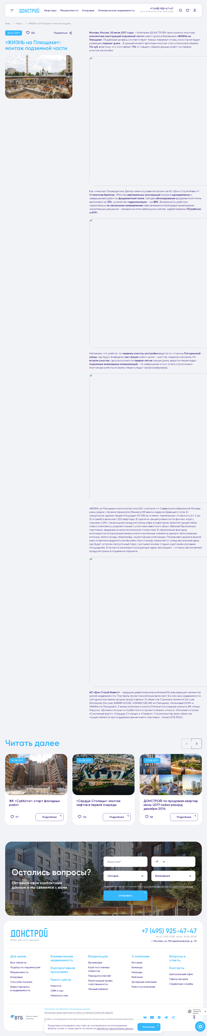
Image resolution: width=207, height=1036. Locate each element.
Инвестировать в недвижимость (20, 988)
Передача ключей (99, 975)
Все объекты (18, 962)
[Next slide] (196, 743)
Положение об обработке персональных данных (67, 1009)
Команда (137, 967)
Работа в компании (143, 986)
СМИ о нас (57, 990)
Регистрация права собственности (100, 982)
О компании (141, 956)
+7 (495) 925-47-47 (161, 8)
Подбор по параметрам (25, 967)
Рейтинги (137, 977)
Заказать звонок (162, 12)
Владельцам (98, 956)
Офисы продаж (178, 979)
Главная (9, 23)
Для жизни (18, 956)
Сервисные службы (181, 983)
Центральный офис (181, 974)
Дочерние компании (144, 981)
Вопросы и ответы (177, 958)
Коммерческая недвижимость (116, 10)
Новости (21, 23)
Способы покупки (21, 981)
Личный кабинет (98, 989)
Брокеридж (95, 962)
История (137, 962)
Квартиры (50, 10)
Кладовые (88, 10)
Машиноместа (69, 10)
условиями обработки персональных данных (168, 886)
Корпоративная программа (63, 970)
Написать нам (59, 995)
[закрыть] (205, 1011)
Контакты (176, 968)
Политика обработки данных (197, 1011)
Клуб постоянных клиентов (98, 969)
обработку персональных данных (114, 1028)
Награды (137, 972)
